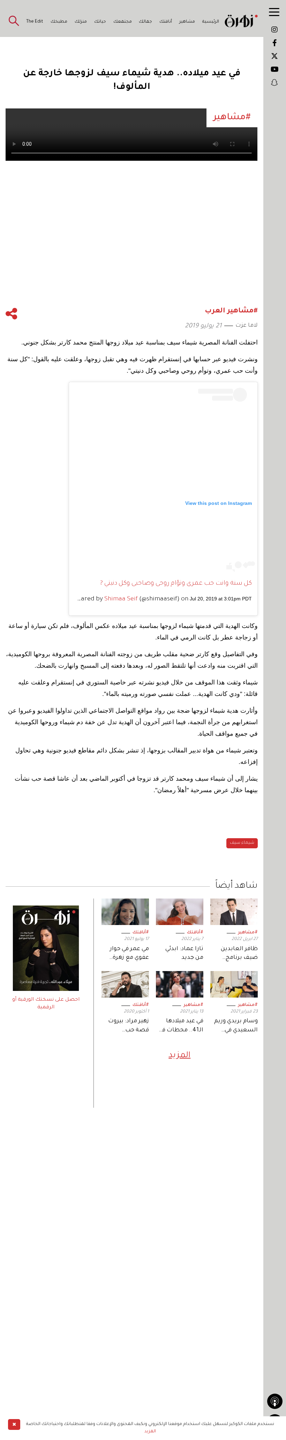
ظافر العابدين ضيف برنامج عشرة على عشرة (236, 954)
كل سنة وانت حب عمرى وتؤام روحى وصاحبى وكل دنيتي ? (176, 583)
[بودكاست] (275, 1401)
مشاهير (187, 22)
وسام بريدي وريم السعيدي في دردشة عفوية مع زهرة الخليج (236, 1026)
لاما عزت (246, 326)
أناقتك (165, 22)
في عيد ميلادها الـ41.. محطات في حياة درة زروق (180, 1026)
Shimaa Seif (121, 599)
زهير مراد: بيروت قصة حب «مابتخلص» (128, 1026)
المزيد (179, 1055)
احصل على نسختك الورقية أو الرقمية (46, 1003)
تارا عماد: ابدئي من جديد (184, 953)
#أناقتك (195, 932)
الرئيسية (210, 22)
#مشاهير (248, 932)
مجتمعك (122, 22)
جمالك (145, 22)
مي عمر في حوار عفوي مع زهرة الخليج (129, 954)
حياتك (100, 22)
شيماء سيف (242, 843)
